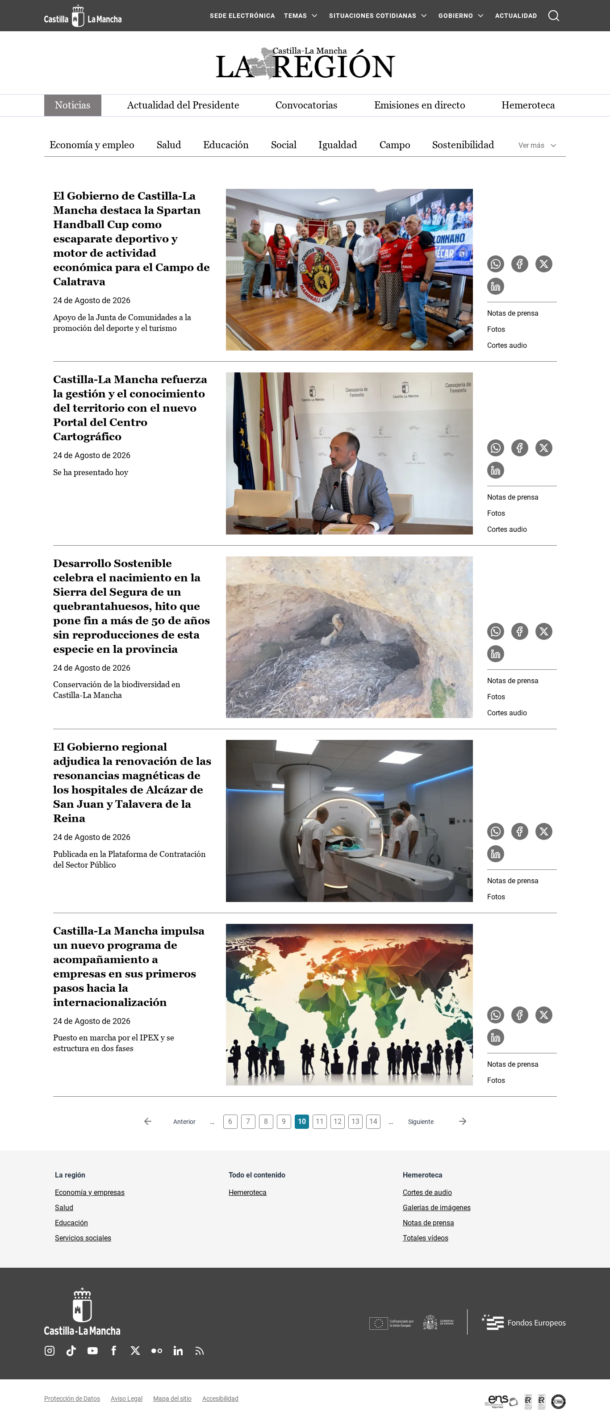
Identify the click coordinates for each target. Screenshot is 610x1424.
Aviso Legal (126, 1398)
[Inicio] (165, 1311)
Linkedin (178, 1350)
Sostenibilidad (463, 144)
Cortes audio (507, 345)
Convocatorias (307, 105)
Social (284, 144)
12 (338, 1121)
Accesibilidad (220, 1398)
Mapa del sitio (172, 1398)
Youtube (92, 1350)
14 (373, 1121)
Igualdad (337, 144)
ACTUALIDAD (516, 15)
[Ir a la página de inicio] (82, 15)
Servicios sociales (83, 1238)
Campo (395, 144)
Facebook (114, 1350)
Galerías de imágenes (437, 1207)
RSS (199, 1350)
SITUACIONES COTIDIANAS (373, 15)
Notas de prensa (513, 313)
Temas (295, 15)
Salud (169, 144)
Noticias (73, 105)
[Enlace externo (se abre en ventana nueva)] (525, 1402)
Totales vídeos (425, 1238)
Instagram (49, 1350)
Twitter (135, 1350)
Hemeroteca (528, 105)
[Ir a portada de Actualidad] (305, 66)
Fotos (496, 329)
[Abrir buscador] (554, 16)
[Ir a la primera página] (154, 1122)
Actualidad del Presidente (183, 105)
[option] (92, 145)
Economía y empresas (90, 1192)
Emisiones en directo (419, 105)
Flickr (156, 1350)
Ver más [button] (531, 145)
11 (320, 1121)
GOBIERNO (456, 15)
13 (355, 1121)
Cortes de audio (427, 1192)
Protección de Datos (72, 1398)
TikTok (71, 1350)
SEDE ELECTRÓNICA (242, 15)
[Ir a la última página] (455, 1122)
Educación (226, 144)
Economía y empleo (92, 144)
